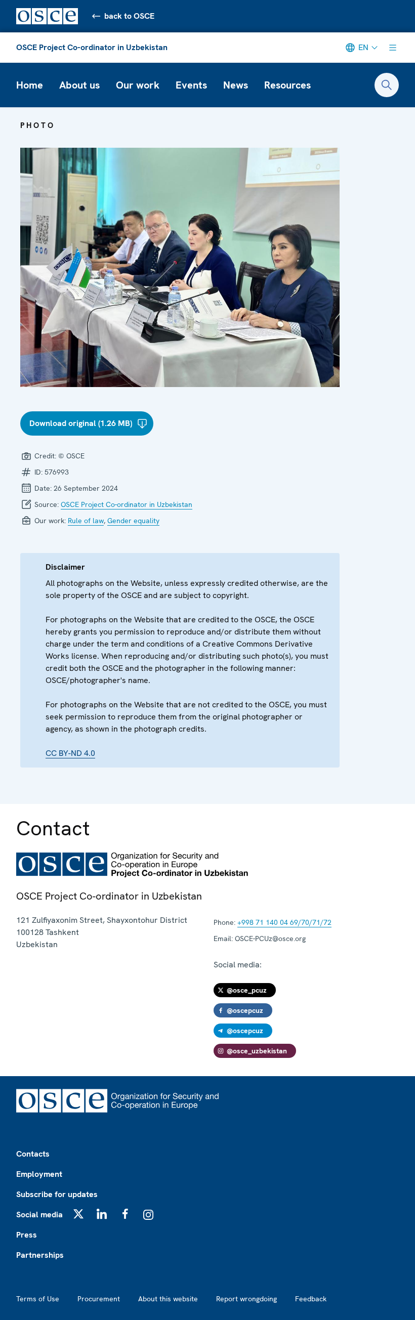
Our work (137, 85)
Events (191, 85)
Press (26, 1234)
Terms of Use (37, 1298)
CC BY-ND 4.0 (70, 753)
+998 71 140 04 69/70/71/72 (284, 922)
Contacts (33, 1153)
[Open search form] (387, 85)
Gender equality (133, 520)
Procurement (98, 1298)
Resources (287, 85)
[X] (78, 1213)
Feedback (310, 1298)
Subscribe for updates (57, 1194)
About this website (168, 1298)
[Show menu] (393, 47)
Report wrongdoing (246, 1298)
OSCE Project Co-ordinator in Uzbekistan (92, 47)
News (235, 85)
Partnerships (40, 1255)
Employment (39, 1174)
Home (29, 85)
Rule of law (86, 520)
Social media (39, 1214)
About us (79, 85)
